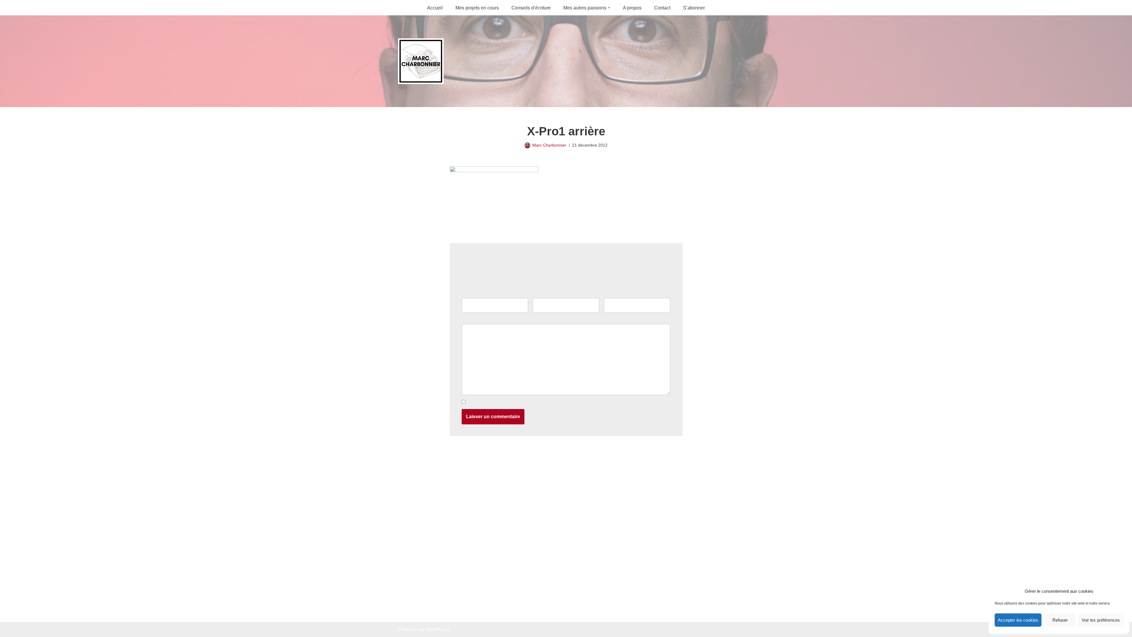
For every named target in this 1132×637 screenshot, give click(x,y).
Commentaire (477, 319)
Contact (662, 7)
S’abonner (694, 7)
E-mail (541, 293)
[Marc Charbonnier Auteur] (421, 61)
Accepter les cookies (1018, 620)
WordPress (437, 629)
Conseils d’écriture (531, 7)
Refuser (1060, 620)
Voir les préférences (1101, 620)
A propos (632, 7)
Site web (613, 293)
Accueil (435, 7)
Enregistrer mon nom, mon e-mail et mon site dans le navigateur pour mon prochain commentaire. (568, 402)
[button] (609, 7)
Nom (468, 293)
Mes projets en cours (477, 7)
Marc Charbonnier (549, 145)
